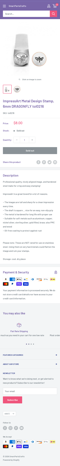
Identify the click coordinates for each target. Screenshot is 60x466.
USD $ (7, 414)
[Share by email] (55, 162)
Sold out (30, 150)
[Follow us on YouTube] (22, 428)
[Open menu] (4, 6)
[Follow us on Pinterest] (16, 428)
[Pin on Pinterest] (44, 162)
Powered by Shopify (11, 460)
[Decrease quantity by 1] (17, 140)
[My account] (48, 6)
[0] (55, 6)
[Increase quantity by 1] (32, 140)
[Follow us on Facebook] (5, 428)
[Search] (53, 14)
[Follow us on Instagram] (10, 428)
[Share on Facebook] (38, 162)
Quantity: (7, 140)
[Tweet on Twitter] (49, 162)
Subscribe (12, 399)
